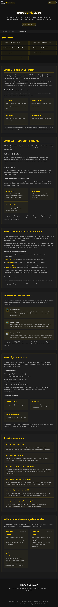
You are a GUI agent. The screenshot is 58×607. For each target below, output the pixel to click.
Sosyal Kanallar (37, 601)
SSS (48, 601)
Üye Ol (44, 601)
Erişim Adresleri (28, 601)
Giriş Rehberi (12, 601)
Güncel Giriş (20, 601)
